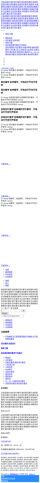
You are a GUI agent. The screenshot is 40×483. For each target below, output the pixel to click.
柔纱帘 (8, 379)
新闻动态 (8, 320)
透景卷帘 (8, 376)
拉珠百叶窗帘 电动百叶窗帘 (16, 383)
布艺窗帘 (8, 360)
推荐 (7, 281)
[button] (5, 68)
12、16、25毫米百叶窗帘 (15, 381)
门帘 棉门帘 (10, 365)
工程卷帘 (8, 367)
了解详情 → (5, 164)
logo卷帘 (8, 369)
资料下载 (4, 348)
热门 (7, 283)
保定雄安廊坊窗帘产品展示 (11, 353)
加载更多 (5, 313)
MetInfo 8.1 (14, 474)
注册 (11, 34)
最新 (7, 285)
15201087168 (6, 441)
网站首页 (8, 38)
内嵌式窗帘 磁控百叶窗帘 (15, 362)
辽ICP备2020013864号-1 (10, 453)
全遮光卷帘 (9, 372)
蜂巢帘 (8, 358)
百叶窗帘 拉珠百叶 (8, 343)
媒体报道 (8, 272)
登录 (7, 34)
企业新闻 (8, 277)
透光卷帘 (8, 374)
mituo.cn (32, 474)
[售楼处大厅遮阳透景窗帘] (16, 336)
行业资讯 (8, 274)
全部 (7, 47)
